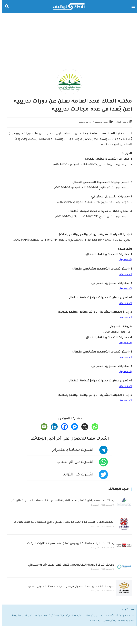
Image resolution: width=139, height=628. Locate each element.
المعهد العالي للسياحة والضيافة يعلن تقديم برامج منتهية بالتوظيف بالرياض (63, 522)
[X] (84, 426)
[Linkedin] (54, 426)
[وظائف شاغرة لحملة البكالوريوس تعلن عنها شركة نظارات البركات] (124, 545)
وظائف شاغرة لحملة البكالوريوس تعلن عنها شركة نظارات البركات (70, 543)
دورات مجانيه (85, 122)
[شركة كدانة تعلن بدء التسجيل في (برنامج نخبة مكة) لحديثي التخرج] (124, 588)
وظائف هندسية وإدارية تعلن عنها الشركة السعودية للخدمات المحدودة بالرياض (62, 500)
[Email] (44, 426)
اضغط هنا (125, 260)
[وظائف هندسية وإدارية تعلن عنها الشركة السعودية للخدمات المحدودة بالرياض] (124, 502)
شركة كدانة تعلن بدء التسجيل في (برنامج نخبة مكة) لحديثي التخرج (71, 586)
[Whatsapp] (95, 426)
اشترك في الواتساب (74, 462)
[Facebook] (64, 426)
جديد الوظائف (101, 122)
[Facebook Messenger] (74, 426)
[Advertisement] (69, 38)
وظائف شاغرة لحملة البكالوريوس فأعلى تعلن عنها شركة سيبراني (71, 565)
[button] (133, 6)
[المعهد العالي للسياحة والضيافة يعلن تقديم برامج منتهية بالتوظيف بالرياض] (124, 524)
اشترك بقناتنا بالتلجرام (72, 450)
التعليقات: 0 (95, 505)
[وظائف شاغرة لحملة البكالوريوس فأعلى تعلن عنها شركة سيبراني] (124, 567)
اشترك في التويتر (77, 475)
